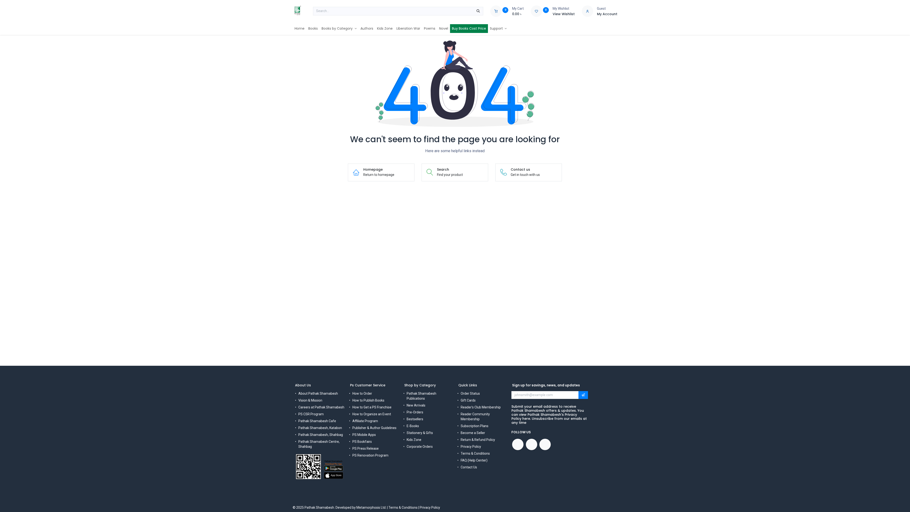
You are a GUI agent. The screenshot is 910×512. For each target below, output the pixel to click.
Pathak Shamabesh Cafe (317, 421)
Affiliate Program (365, 421)
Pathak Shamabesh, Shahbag (320, 435)
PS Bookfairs (362, 441)
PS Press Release (365, 448)
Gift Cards (468, 400)
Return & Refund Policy (478, 440)
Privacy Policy (471, 446)
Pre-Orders (415, 412)
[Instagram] (545, 444)
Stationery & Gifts (420, 433)
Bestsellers (415, 419)
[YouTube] (531, 444)
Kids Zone (414, 440)
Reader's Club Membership (481, 407)
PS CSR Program (311, 414)
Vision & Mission (310, 400)
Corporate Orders (420, 446)
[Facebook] (517, 444)
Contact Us (469, 467)
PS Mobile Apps (364, 435)
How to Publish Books (368, 400)
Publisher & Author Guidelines (374, 428)
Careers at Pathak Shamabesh (321, 407)
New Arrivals (416, 405)
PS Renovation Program (370, 455)
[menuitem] (299, 28)
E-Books (413, 426)
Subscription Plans (474, 426)
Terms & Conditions (475, 453)
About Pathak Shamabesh (318, 393)
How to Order (362, 393)
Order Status (470, 393)
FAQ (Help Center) (474, 460)
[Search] (478, 11)
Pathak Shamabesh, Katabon (320, 428)
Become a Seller (473, 433)
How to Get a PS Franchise (371, 407)
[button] (583, 395)
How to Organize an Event (371, 414)
